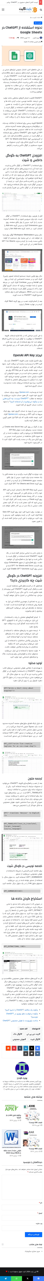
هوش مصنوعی (19, 1039)
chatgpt (35, 1029)
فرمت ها (33, 17)
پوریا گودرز (36, 38)
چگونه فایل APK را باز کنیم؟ (13, 1116)
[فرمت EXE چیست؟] (32, 1111)
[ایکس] (31, 1048)
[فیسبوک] (37, 1048)
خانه (39, 17)
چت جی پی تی (33, 1034)
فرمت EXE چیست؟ (35, 1122)
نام (40, 1203)
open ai (23, 1029)
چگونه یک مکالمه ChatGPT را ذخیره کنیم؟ (21, 1010)
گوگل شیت (34, 1039)
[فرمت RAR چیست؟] (32, 1137)
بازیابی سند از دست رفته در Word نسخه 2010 (12, 1152)
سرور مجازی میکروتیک (32, 1251)
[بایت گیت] (28, 10)
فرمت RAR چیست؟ (35, 1148)
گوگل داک (17, 1034)
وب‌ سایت (39, 1223)
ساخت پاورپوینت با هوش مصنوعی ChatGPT (20, 1020)
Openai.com (24, 392)
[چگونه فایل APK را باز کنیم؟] (11, 1108)
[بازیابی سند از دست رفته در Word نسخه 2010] (11, 1138)
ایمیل (39, 1213)
